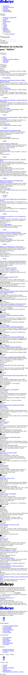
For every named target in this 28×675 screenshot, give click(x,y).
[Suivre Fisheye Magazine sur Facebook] (4, 618)
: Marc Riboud (8, 493)
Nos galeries (6, 639)
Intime (4, 23)
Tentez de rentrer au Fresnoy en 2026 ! (9, 277)
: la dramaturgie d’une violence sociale (11, 246)
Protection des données (8, 667)
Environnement (6, 21)
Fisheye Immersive (7, 637)
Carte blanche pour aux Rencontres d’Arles (13, 375)
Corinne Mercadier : (9, 524)
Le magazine (6, 644)
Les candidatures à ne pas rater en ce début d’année (12, 336)
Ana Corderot (7, 137)
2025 (4, 465)
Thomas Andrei (8, 167)
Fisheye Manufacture (8, 643)
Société (4, 20)
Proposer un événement (8, 650)
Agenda (5, 27)
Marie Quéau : (4, 421)
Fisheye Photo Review (8, 629)
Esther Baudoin (8, 224)
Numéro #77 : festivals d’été (9, 17)
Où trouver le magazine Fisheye (10, 625)
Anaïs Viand (7, 124)
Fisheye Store (6, 10)
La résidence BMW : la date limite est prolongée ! (11, 326)
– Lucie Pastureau (9, 389)
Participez (5, 28)
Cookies (5, 669)
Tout (4, 56)
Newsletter (5, 8)
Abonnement (6, 5)
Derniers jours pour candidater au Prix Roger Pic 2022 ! (13, 303)
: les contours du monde (10, 232)
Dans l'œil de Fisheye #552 (6, 597)
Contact (5, 666)
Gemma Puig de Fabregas (10, 267)
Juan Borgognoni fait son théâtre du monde (10, 130)
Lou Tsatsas (7, 108)
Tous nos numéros (7, 628)
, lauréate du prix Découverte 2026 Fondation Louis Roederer (11, 181)
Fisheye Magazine (8, 549)
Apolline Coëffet (8, 239)
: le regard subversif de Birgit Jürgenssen (13, 261)
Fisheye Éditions (7, 640)
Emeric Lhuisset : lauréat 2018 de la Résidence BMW (12, 357)
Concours (5, 652)
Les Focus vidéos (7, 632)
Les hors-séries (6, 631)
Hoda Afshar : (8, 452)
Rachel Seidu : (7, 478)
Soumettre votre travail (8, 7)
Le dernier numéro (7, 627)
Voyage (5, 24)
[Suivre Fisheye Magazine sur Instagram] (4, 620)
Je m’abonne (17, 593)
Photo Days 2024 (4, 538)
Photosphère (6, 29)
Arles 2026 (5, 18)
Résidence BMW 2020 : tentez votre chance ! (10, 347)
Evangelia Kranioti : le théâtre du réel (9, 143)
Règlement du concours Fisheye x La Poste (13, 671)
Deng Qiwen (7, 88)
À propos (5, 665)
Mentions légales (7, 670)
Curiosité (5, 25)
